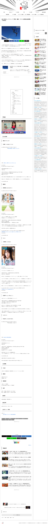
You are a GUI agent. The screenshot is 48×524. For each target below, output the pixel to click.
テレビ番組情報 (7, 418)
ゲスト (14, 99)
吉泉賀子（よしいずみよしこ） (17, 101)
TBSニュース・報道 (37, 145)
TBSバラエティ (44, 145)
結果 (13, 109)
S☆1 (40, 142)
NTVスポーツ (41, 120)
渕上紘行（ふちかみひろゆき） (17, 103)
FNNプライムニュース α (37, 163)
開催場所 (14, 108)
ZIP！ (35, 112)
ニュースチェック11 (43, 103)
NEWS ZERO (39, 113)
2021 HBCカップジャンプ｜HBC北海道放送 (9, 414)
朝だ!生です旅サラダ (43, 128)
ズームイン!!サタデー (44, 113)
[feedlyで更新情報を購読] (16, 442)
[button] (26, 41)
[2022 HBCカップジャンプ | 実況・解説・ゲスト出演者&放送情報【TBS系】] (5, 67)
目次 (15, 90)
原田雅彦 (10, 419)
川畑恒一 (13, 419)
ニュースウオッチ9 (37, 103)
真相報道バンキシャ (42, 117)
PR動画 (13, 92)
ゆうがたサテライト (42, 150)
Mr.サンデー (41, 167)
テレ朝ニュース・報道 (37, 133)
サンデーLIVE (41, 129)
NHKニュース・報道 (37, 108)
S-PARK (44, 167)
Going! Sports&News (37, 116)
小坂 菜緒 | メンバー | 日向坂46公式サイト (8, 289)
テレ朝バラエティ (36, 134)
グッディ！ (39, 162)
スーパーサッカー (44, 142)
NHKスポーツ (43, 108)
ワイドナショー (43, 166)
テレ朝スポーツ (43, 133)
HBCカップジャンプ (13, 418)
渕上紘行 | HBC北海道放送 (7, 337)
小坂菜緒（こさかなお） (17, 100)
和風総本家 (43, 154)
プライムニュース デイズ (43, 162)
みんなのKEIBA (36, 167)
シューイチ (36, 117)
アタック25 (45, 129)
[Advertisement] (17, 23)
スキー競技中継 (4, 419)
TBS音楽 (42, 146)
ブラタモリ (43, 104)
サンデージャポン (36, 142)
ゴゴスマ (45, 137)
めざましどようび (43, 163)
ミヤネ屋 (45, 112)
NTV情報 (35, 121)
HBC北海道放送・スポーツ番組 (19, 418)
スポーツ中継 (3, 418)
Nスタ (35, 138)
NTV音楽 (42, 121)
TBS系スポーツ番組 (26, 418)
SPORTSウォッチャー (44, 151)
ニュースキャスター (37, 141)
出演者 (7, 419)
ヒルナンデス (41, 112)
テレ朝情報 (41, 134)
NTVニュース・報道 (37, 120)
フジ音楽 (42, 171)
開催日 (14, 107)
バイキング (36, 162)
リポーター (14, 102)
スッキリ (38, 112)
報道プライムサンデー (37, 166)
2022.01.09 (29, 72)
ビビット (39, 137)
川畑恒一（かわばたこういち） (17, 95)
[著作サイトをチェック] (15, 442)
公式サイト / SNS (14, 113)
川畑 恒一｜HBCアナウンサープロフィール (9, 162)
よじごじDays (36, 150)
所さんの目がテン (43, 116)
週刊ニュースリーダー (37, 128)
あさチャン (36, 137)
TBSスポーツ (41, 145)
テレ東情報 (41, 158)
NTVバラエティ (44, 120)
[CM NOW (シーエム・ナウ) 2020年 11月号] (8, 255)
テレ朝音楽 (45, 134)
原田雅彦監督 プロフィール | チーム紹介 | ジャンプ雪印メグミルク (11, 231)
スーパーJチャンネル (43, 125)
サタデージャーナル (43, 138)
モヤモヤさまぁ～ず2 (37, 154)
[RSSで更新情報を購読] (18, 442)
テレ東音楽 (45, 158)
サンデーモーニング (43, 141)
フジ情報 (35, 171)
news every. (36, 113)
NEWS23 (39, 138)
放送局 (13, 110)
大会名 (14, 106)
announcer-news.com (4, 72)
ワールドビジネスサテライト (37, 151)
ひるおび (42, 137)
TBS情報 (35, 146)
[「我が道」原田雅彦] (8, 201)
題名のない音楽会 (36, 129)
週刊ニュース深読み (37, 104)
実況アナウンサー (15, 94)
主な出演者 (13, 93)
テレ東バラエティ (36, 158)
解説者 (14, 96)
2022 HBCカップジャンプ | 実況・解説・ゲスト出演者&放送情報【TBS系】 (19, 67)
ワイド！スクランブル (37, 125)
